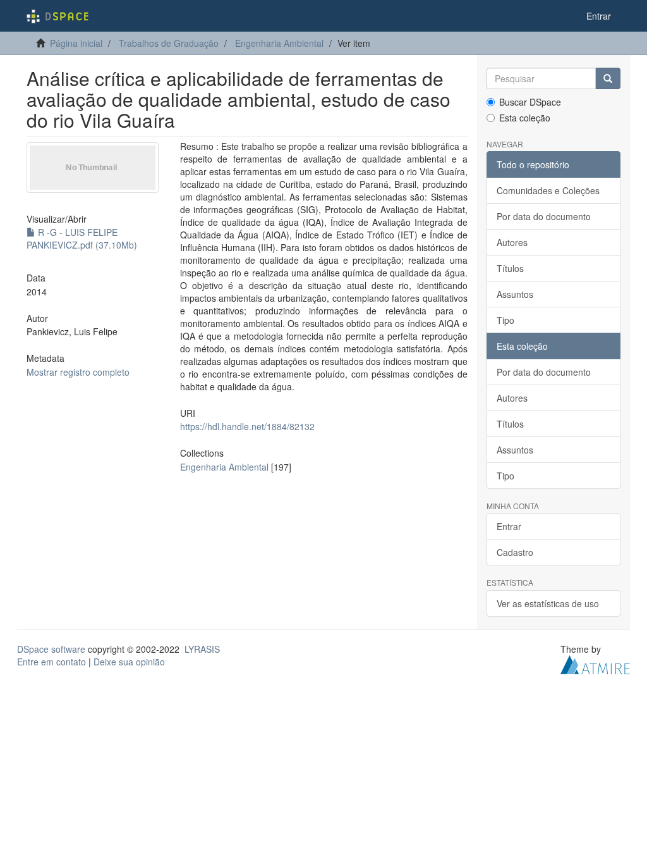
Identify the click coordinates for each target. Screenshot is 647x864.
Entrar (509, 526)
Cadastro (515, 552)
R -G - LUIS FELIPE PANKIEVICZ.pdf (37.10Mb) (82, 238)
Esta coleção (524, 117)
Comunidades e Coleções (548, 190)
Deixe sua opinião (129, 661)
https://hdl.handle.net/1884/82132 (247, 426)
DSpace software (51, 649)
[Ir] (607, 78)
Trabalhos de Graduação (169, 43)
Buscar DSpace (530, 102)
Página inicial (76, 43)
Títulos (510, 268)
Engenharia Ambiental (279, 43)
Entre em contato (51, 661)
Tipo (505, 320)
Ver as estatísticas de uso (548, 603)
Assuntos (515, 294)
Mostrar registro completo (78, 372)
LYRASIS (202, 649)
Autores (512, 242)
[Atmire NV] (595, 663)
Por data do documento (544, 216)
